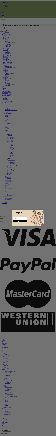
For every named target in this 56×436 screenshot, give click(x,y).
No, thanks (20, 223)
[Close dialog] (43, 211)
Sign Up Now (20, 221)
